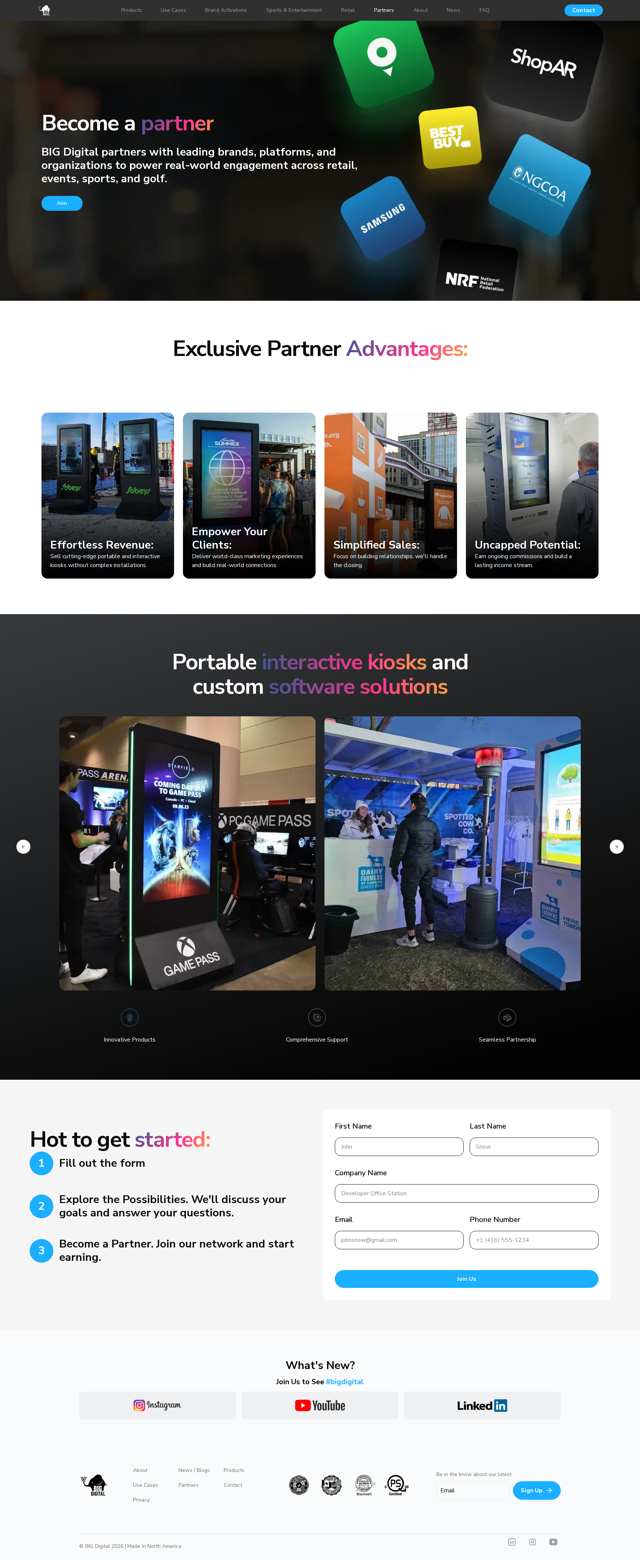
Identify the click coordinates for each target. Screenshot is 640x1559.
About (140, 1470)
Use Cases (145, 1485)
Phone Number (495, 1220)
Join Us (466, 1279)
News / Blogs (194, 1470)
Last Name (488, 1126)
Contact (583, 10)
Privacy (141, 1499)
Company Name (361, 1173)
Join (62, 203)
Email (344, 1220)
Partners (189, 1485)
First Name (353, 1126)
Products (234, 1470)
